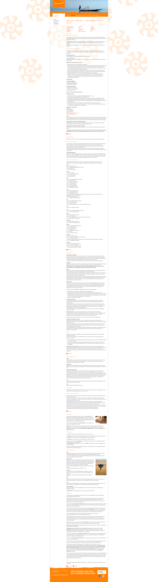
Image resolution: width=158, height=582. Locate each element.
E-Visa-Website (94, 72)
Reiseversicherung (80, 571)
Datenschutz (87, 573)
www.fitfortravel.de (83, 317)
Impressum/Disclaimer (79, 573)
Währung (92, 30)
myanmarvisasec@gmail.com (74, 113)
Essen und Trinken (69, 30)
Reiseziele (73, 15)
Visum (87, 571)
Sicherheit (80, 30)
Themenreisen (78, 15)
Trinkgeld (92, 27)
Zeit (91, 31)
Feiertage (68, 31)
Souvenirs (92, 26)
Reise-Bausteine (56, 20)
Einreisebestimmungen (70, 27)
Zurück (75, 566)
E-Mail (85, 468)
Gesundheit (80, 26)
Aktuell (68, 15)
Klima (79, 27)
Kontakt (97, 15)
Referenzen (90, 15)
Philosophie (84, 15)
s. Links (92, 95)
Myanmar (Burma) (56, 15)
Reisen (55, 19)
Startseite (73, 571)
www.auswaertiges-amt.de (83, 391)
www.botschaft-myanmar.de (71, 114)
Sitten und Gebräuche (82, 31)
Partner (91, 571)
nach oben (70, 249)
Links (72, 573)
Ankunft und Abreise (69, 26)
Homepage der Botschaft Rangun (72, 539)
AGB (94, 15)
